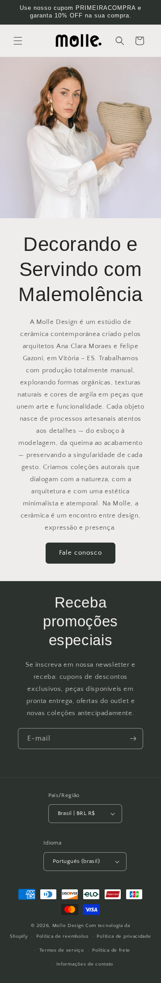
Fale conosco (80, 552)
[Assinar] (133, 738)
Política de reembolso (62, 936)
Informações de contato (84, 964)
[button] (18, 41)
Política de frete (111, 950)
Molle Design (68, 925)
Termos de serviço (61, 950)
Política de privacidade (124, 936)
